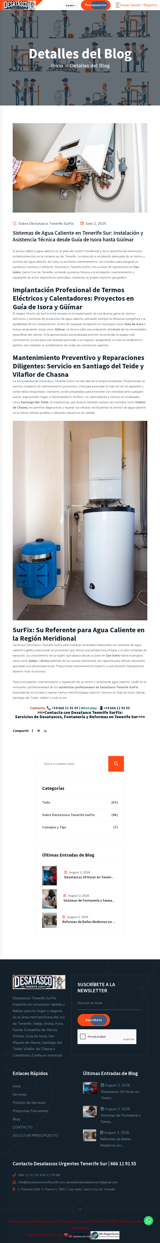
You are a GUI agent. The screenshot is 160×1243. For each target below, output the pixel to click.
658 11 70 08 (50, 1175)
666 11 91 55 (28, 1175)
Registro (150, 5)
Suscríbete (93, 1020)
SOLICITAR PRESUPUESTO (35, 1135)
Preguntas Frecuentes (30, 1111)
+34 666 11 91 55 (65, 708)
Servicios (20, 1094)
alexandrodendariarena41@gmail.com (92, 1182)
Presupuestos (96, 5)
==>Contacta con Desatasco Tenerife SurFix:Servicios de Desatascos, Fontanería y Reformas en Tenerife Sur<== (80, 714)
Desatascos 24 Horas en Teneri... (88, 877)
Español (70, 5)
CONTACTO (22, 1127)
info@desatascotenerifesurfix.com (42, 1182)
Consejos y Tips (80, 827)
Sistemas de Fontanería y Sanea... (88, 900)
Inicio (57, 65)
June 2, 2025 (96, 223)
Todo (80, 802)
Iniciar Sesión (130, 5)
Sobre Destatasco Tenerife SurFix (46, 223)
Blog (16, 1119)
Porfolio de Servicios (29, 1102)
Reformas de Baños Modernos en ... (88, 922)
